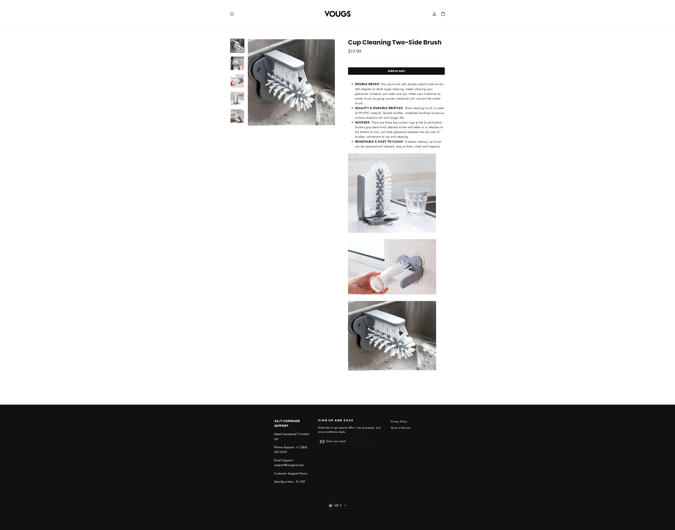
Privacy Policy (399, 421)
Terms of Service (401, 428)
